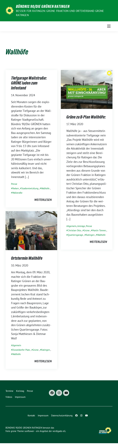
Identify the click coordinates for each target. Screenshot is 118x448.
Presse (14, 183)
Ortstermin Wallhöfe (26, 258)
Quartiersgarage (75, 234)
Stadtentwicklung (29, 188)
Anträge (81, 226)
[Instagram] (59, 393)
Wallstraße (17, 192)
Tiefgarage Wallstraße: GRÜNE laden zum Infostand (29, 83)
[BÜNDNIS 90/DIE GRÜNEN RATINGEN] (10, 10)
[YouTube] (66, 393)
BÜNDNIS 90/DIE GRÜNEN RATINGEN (43, 6)
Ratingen (90, 234)
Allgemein (71, 226)
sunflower (29, 431)
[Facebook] (52, 393)
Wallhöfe (45, 188)
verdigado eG (59, 431)
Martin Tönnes (99, 230)
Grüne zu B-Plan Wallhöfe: (86, 116)
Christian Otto (74, 230)
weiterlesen (43, 200)
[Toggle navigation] (108, 26)
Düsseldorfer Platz (21, 349)
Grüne (87, 230)
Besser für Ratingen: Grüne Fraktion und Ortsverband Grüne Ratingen (60, 13)
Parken (15, 188)
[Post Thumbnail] (86, 89)
